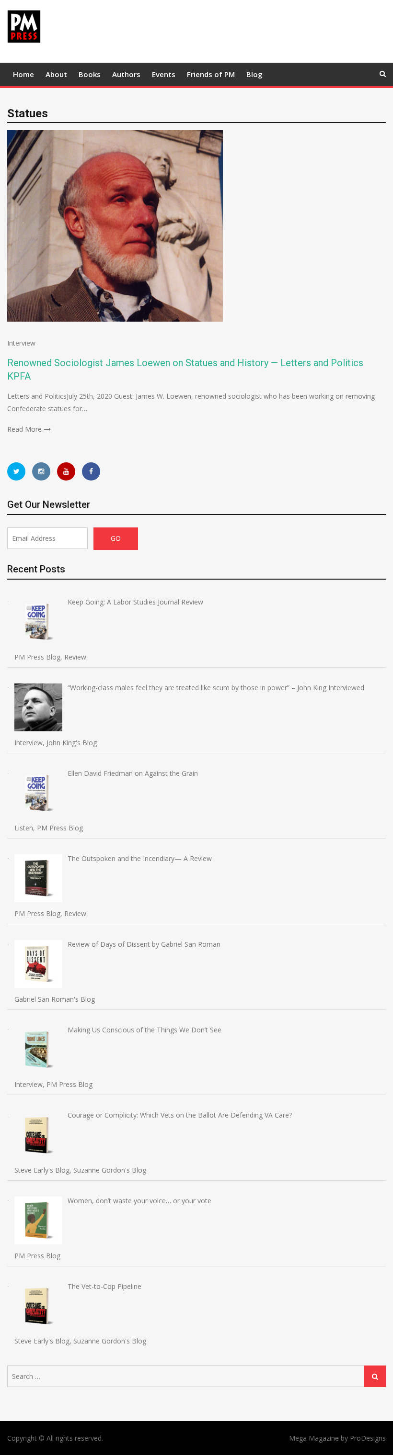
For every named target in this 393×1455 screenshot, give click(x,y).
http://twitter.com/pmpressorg (16, 471)
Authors (126, 74)
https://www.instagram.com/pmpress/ (41, 471)
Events (163, 74)
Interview (21, 342)
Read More (24, 429)
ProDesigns (368, 1438)
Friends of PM (211, 74)
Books (90, 74)
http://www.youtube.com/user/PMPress (66, 471)
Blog (254, 74)
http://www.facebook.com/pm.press (91, 471)
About (56, 74)
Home (23, 74)
